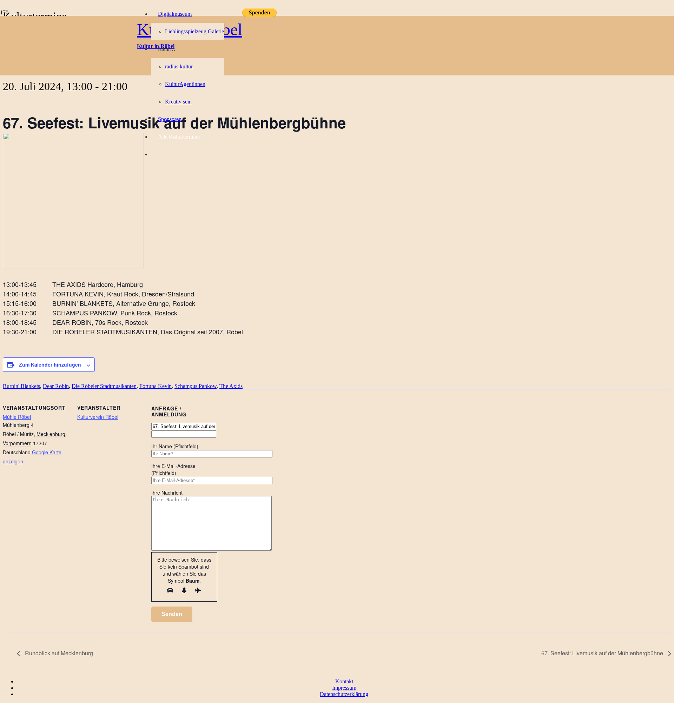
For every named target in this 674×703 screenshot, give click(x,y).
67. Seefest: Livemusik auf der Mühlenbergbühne (603, 653)
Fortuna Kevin (155, 386)
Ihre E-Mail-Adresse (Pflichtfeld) (173, 469)
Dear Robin (56, 386)
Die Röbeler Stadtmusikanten (104, 386)
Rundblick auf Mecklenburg (58, 653)
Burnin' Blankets (21, 386)
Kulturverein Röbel (97, 416)
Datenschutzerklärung (344, 694)
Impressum (344, 688)
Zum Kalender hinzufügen (50, 364)
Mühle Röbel (17, 416)
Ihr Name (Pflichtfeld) (174, 446)
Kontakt (344, 681)
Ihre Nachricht (167, 492)
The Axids (231, 386)
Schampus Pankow (195, 386)
